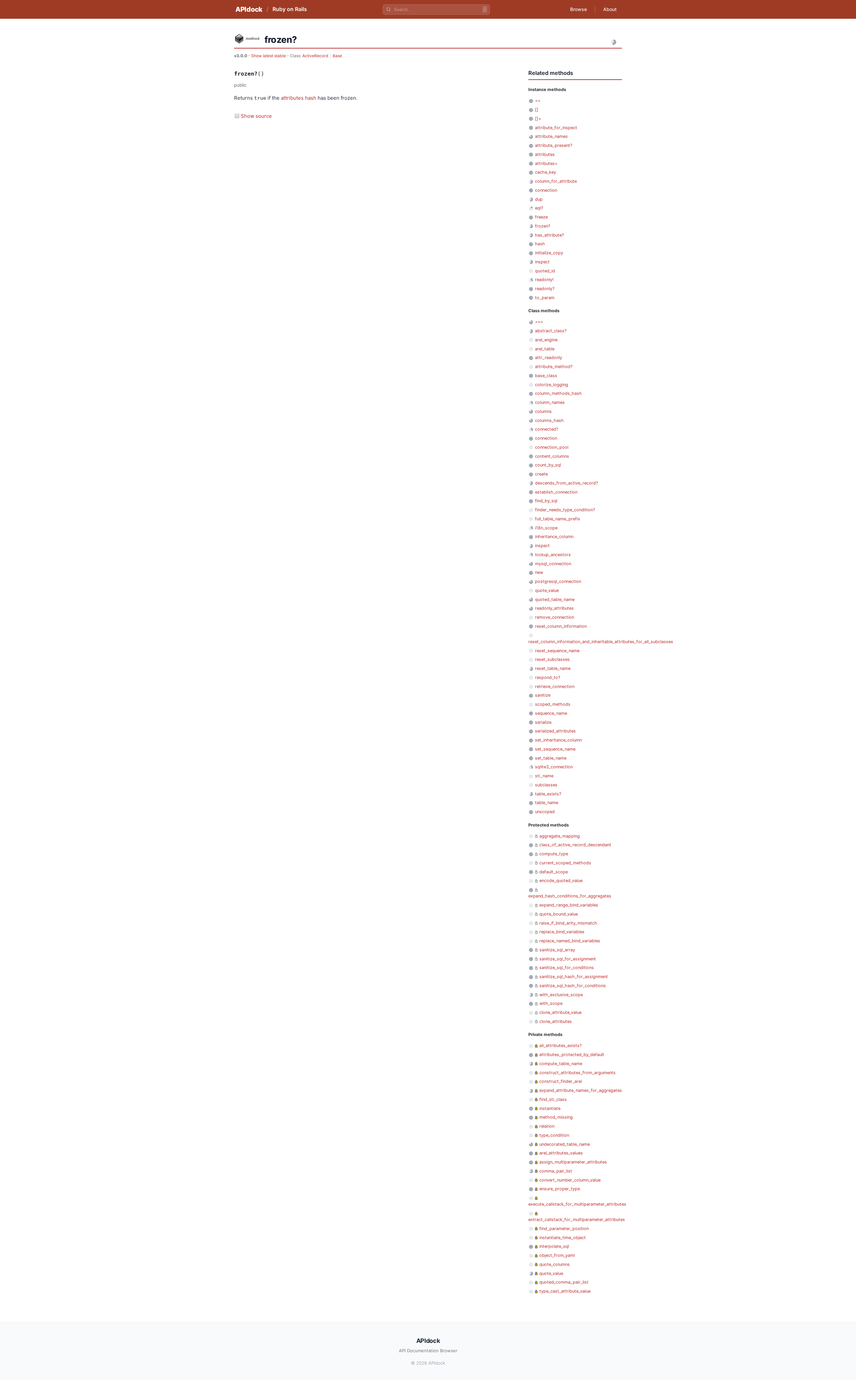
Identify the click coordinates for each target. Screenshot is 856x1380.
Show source (256, 116)
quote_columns (554, 1264)
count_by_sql (548, 464)
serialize (543, 722)
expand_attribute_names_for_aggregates (580, 1090)
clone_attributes (555, 1021)
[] (536, 109)
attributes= (546, 163)
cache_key (545, 172)
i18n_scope (546, 527)
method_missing (556, 1117)
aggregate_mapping (559, 836)
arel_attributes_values (561, 1152)
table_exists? (548, 793)
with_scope (550, 1003)
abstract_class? (550, 330)
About (610, 9)
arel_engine (546, 339)
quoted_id (545, 270)
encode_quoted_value (560, 880)
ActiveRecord (315, 55)
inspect (542, 261)
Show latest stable (269, 55)
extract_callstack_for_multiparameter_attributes (576, 1219)
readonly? (544, 288)
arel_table (544, 348)
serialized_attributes (555, 731)
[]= (538, 118)
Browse (578, 9)
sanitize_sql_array (557, 949)
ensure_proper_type (559, 1188)
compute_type (553, 853)
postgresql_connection (558, 581)
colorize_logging (551, 384)
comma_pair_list (555, 1171)
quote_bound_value (558, 914)
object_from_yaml (557, 1255)
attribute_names (551, 136)
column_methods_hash (558, 393)
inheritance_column (554, 536)
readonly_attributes (554, 608)
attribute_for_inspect (556, 127)
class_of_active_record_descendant (575, 844)
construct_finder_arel (560, 1081)
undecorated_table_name (564, 1144)
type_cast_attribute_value (565, 1291)
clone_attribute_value (560, 1012)
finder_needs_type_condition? (565, 509)
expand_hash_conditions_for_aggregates (569, 895)
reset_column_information (561, 626)
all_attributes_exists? (560, 1045)
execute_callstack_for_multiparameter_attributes (577, 1204)
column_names (550, 402)
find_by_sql (546, 500)
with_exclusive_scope (561, 994)
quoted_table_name (554, 599)
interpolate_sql (554, 1246)
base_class (546, 375)
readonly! (544, 279)
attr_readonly (548, 357)
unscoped (545, 811)
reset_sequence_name (557, 650)
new (539, 572)
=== (539, 321)
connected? (546, 429)
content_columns (552, 456)
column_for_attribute (556, 181)
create (541, 474)
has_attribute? (549, 235)
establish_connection (556, 492)
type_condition (554, 1135)
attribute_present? (553, 145)
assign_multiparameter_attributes (573, 1162)
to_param (544, 297)
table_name (546, 802)
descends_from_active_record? (566, 483)
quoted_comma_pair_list (563, 1282)
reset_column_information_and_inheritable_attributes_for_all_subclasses (600, 641)
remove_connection (554, 617)
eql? (539, 207)
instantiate (549, 1108)
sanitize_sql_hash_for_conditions (572, 985)
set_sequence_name (555, 749)
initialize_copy (549, 252)
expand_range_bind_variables (568, 905)
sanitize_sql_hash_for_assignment (573, 976)
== (537, 100)
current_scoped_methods (565, 862)
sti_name (544, 775)
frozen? (542, 226)
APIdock (248, 9)
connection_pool (551, 447)
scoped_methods (552, 704)
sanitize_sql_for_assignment (567, 958)
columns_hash (549, 420)
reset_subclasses (552, 659)
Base (337, 55)
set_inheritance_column (558, 740)
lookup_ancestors (553, 554)
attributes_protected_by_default (571, 1054)
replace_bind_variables (561, 931)
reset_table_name (552, 668)
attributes (292, 98)
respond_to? (547, 677)
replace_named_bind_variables (569, 940)
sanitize (542, 695)
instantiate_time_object (562, 1237)
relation (546, 1126)
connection (546, 190)
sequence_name (551, 713)
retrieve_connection (554, 686)
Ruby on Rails (290, 9)
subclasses (546, 784)
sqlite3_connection (554, 766)
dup (539, 199)
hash (310, 98)
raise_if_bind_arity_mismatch (568, 923)
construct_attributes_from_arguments (577, 1072)
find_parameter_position (564, 1228)
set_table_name (550, 758)
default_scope (553, 871)
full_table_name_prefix (557, 518)
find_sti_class (553, 1099)
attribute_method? (553, 366)
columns (543, 411)
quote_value (547, 590)
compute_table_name (560, 1063)
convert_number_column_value (570, 1180)
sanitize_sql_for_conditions (566, 967)
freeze (541, 217)
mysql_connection (553, 563)
